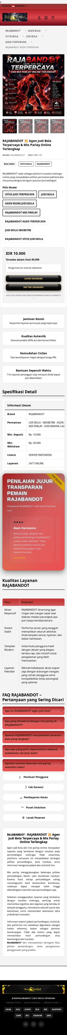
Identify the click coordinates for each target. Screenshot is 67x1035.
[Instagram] (33, 1024)
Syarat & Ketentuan (32, 1002)
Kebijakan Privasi (13, 1002)
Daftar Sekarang (34, 287)
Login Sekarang (33, 278)
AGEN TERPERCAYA (15, 42)
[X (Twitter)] (41, 1024)
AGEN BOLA (34, 30)
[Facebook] (26, 1024)
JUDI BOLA (31, 36)
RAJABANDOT (13, 30)
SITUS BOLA (11, 36)
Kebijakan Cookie (51, 1002)
